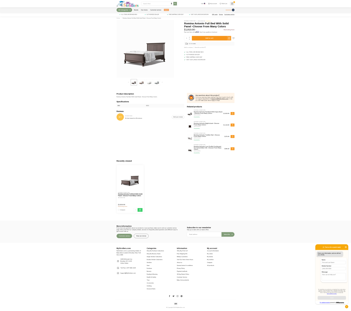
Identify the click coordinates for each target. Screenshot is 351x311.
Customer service (155, 10)
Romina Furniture (190, 20)
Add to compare (188, 47)
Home (118, 18)
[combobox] (159, 3)
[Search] (175, 3)
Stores (221, 14)
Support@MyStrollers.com (219, 99)
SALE (166, 10)
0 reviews (208, 21)
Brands (136, 10)
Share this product (199, 47)
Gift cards (215, 14)
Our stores (144, 10)
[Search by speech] (171, 3)
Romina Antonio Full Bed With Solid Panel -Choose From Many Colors (142, 18)
